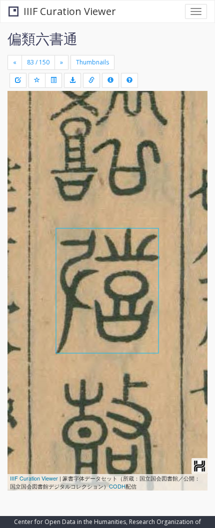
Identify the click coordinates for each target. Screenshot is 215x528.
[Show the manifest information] (110, 80)
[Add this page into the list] (37, 80)
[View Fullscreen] (21, 141)
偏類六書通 (43, 38)
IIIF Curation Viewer (70, 11)
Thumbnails (92, 62)
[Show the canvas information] (91, 80)
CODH (117, 486)
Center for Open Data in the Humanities (70, 522)
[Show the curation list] (53, 80)
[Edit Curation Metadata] (18, 80)
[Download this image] (72, 80)
